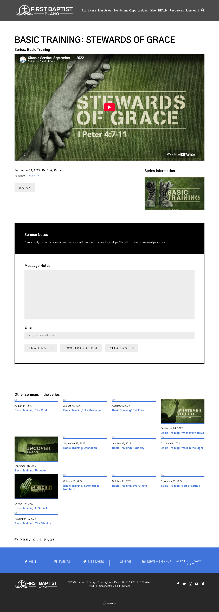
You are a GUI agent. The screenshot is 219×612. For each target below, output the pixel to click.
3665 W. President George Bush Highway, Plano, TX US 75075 (101, 582)
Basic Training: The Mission (33, 523)
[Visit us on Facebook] (178, 584)
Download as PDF (81, 348)
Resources (177, 10)
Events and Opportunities (131, 10)
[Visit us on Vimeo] (202, 584)
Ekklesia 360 (109, 603)
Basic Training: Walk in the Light (182, 448)
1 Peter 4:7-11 (34, 176)
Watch (25, 187)
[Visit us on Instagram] (190, 584)
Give (153, 10)
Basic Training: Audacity (128, 448)
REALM (163, 10)
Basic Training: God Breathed (180, 485)
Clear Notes (122, 348)
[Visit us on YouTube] (196, 584)
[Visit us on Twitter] (184, 584)
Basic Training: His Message (82, 410)
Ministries (104, 10)
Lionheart (192, 10)
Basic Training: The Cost (31, 410)
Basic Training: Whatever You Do (182, 433)
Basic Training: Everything (129, 485)
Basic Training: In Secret (31, 508)
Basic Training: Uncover (30, 470)
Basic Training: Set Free (128, 410)
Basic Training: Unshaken (80, 448)
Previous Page (37, 539)
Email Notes (41, 348)
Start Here (89, 10)
